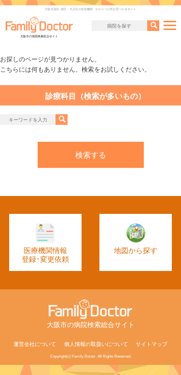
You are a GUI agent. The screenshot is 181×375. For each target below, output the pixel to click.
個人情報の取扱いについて (96, 344)
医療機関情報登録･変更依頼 (45, 254)
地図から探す (135, 250)
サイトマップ (151, 344)
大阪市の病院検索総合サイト (39, 36)
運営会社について (35, 344)
